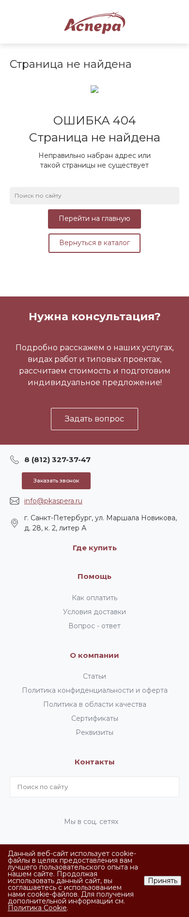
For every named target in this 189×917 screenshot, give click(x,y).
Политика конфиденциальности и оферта (95, 690)
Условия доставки (94, 611)
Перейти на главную (94, 218)
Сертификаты (94, 718)
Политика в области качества (94, 704)
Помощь (94, 576)
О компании (94, 655)
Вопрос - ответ (94, 626)
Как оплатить (94, 597)
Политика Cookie (37, 907)
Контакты (95, 761)
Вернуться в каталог (94, 242)
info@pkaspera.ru (53, 501)
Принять (162, 880)
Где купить (95, 547)
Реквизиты (94, 732)
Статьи (94, 676)
